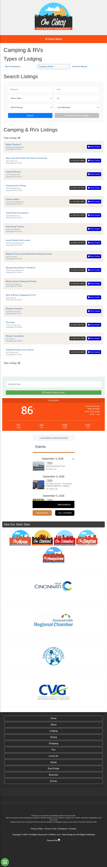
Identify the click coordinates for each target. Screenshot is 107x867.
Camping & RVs (46, 66)
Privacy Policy (37, 829)
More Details (95, 147)
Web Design (67, 834)
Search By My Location (78, 115)
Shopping (53, 743)
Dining (53, 737)
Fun (53, 750)
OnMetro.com (54, 834)
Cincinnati (10, 149)
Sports (53, 762)
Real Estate (53, 768)
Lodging (53, 731)
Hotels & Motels (79, 66)
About (53, 724)
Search (30, 115)
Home (54, 718)
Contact (72, 829)
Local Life (53, 756)
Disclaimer (63, 829)
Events (53, 781)
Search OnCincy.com (54, 392)
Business (53, 775)
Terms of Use (51, 829)
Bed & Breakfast (12, 66)
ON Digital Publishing (85, 834)
